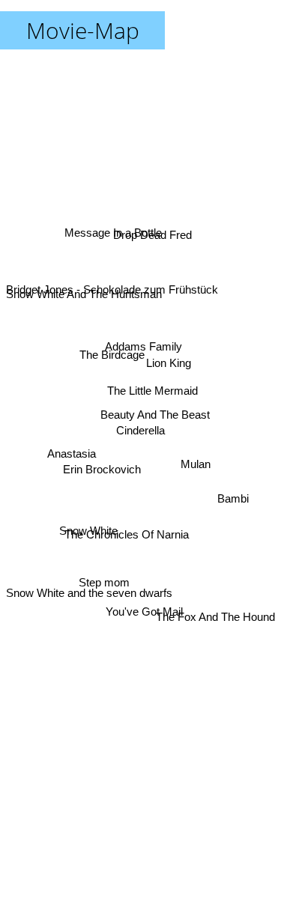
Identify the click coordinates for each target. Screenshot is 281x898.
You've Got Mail (142, 613)
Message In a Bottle (111, 236)
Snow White (89, 536)
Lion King (168, 363)
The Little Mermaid (152, 391)
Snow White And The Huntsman (84, 287)
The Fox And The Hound (215, 616)
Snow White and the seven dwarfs (89, 599)
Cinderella (140, 430)
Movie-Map (82, 30)
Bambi (233, 497)
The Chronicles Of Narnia (127, 537)
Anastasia (71, 455)
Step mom (101, 574)
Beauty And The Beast (155, 415)
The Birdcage (113, 351)
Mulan (196, 462)
